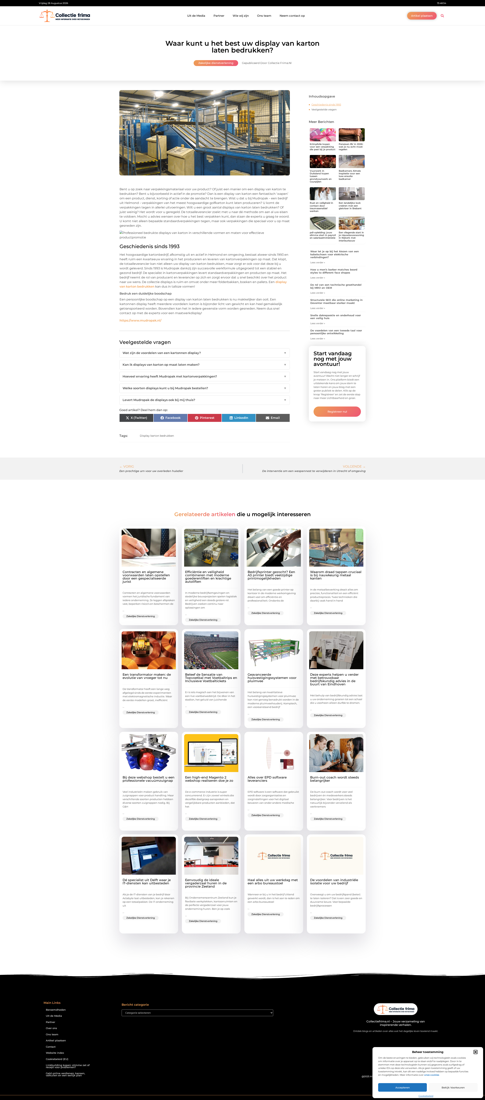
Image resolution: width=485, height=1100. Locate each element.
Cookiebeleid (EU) (57, 1059)
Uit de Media (196, 15)
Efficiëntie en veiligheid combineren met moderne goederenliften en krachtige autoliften (208, 576)
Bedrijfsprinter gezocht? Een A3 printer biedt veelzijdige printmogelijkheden (271, 575)
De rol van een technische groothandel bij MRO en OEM (335, 286)
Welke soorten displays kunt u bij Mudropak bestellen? (205, 388)
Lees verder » (317, 262)
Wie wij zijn (241, 15)
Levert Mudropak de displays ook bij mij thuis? (205, 400)
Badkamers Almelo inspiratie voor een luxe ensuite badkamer (350, 174)
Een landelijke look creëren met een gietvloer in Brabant (350, 205)
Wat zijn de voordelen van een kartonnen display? (205, 353)
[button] (475, 1052)
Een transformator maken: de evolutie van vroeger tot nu (147, 676)
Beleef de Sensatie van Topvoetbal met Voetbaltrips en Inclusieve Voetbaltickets (211, 678)
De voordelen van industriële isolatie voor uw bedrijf (334, 881)
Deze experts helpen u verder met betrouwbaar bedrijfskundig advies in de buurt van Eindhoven (334, 679)
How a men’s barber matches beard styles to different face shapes (333, 271)
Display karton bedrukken (157, 435)
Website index (55, 1052)
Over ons (51, 1028)
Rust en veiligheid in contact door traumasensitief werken (321, 206)
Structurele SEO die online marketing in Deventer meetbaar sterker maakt (336, 301)
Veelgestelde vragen (324, 109)
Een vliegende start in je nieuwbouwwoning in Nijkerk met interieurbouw (351, 236)
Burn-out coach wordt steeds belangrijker (334, 778)
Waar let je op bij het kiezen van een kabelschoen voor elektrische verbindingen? (334, 254)
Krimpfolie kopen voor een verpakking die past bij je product (322, 147)
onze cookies (431, 1074)
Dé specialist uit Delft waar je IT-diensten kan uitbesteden (147, 881)
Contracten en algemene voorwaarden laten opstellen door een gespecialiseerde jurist (146, 576)
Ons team (264, 15)
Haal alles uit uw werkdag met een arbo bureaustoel (273, 881)
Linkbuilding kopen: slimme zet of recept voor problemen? (68, 1066)
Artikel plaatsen (56, 1040)
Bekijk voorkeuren (453, 1087)
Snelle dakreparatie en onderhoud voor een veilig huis (335, 317)
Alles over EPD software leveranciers (267, 778)
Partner (219, 15)
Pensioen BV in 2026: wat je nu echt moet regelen (351, 147)
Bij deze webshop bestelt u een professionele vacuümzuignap (148, 778)
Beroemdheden (56, 1009)
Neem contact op (292, 15)
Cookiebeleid (426, 1095)
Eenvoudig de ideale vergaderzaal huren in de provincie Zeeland (206, 883)
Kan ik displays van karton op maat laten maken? (205, 364)
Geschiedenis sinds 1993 (326, 104)
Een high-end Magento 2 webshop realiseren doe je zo (209, 778)
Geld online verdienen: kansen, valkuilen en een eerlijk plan (65, 1074)
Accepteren (402, 1087)
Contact (51, 1046)
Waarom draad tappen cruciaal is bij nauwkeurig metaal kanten (335, 575)
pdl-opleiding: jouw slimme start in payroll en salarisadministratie (323, 235)
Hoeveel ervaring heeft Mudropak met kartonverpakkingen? (205, 376)
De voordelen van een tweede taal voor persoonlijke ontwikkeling (336, 332)
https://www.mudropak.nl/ (140, 320)
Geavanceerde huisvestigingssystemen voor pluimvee (272, 678)
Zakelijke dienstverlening (215, 63)
